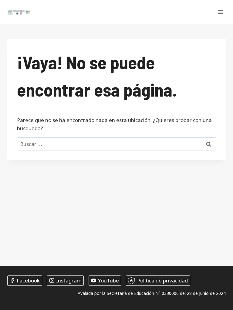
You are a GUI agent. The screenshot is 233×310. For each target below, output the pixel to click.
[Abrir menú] (220, 12)
